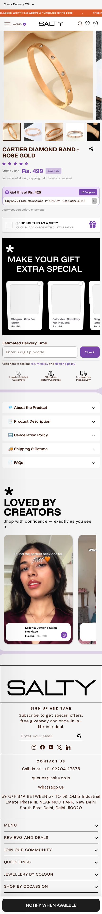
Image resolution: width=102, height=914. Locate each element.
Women (18, 24)
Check (90, 352)
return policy (39, 363)
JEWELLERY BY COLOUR (28, 874)
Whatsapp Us (51, 787)
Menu (10, 825)
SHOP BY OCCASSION (26, 886)
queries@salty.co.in (51, 777)
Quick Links (17, 861)
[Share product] (91, 148)
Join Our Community (28, 849)
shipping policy (65, 363)
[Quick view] (64, 634)
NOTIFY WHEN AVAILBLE (51, 905)
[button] (16, 163)
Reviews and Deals (26, 837)
